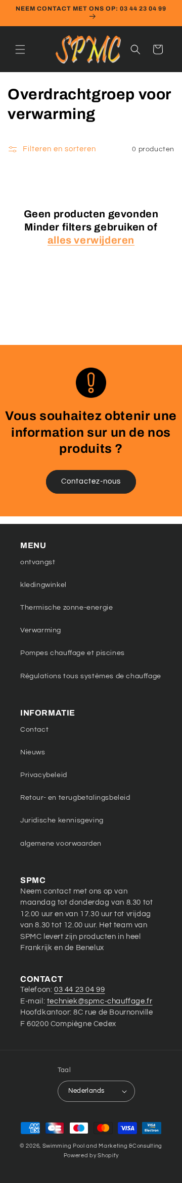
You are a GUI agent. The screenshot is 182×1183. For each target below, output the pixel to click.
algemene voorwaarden (61, 843)
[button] (20, 49)
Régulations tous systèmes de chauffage (90, 676)
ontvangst (37, 562)
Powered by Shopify (91, 1155)
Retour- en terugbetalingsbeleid (75, 797)
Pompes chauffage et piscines (72, 653)
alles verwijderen (91, 240)
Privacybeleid (43, 775)
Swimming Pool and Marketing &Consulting (102, 1146)
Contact (34, 729)
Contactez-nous (91, 481)
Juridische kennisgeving (62, 820)
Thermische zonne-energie (66, 607)
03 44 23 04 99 (79, 989)
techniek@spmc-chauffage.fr (100, 1001)
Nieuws (33, 752)
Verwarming (40, 630)
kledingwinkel (43, 584)
